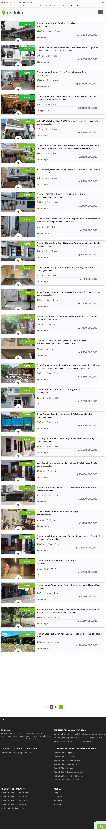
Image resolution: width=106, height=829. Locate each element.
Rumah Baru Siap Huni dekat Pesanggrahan (58, 389)
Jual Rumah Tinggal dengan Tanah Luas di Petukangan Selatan (67, 463)
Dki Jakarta (47, 6)
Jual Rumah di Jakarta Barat (13, 804)
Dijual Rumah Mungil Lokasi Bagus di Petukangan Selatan (65, 267)
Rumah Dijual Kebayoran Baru (67, 760)
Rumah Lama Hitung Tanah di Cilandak (56, 23)
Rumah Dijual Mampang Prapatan (69, 776)
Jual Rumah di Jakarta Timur (14, 796)
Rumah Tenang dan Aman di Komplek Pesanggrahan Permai (66, 487)
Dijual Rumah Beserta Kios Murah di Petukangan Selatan (64, 414)
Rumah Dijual (35, 6)
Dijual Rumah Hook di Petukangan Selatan (57, 511)
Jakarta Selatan (60, 6)
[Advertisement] (53, 678)
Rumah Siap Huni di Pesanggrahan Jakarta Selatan (61, 340)
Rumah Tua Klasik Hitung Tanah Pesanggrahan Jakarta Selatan (67, 316)
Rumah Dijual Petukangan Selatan (16, 752)
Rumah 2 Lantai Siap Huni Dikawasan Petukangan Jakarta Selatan (69, 243)
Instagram (58, 796)
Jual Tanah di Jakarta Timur (13, 808)
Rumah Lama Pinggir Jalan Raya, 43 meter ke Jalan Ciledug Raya (68, 585)
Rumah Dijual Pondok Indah (66, 780)
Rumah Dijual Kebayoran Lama (68, 772)
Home (25, 6)
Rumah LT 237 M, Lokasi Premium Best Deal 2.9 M (61, 194)
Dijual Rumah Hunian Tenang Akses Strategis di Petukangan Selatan (70, 292)
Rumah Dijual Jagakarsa (65, 752)
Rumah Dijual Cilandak (64, 756)
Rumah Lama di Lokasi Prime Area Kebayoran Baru (62, 72)
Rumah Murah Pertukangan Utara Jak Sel (57, 560)
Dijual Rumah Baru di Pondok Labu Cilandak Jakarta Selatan (66, 96)
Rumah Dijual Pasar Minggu (66, 764)
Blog (56, 793)
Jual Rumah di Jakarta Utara (14, 800)
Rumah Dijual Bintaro (63, 768)
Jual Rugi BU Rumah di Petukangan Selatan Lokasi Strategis (66, 438)
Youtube (58, 804)
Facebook (58, 800)
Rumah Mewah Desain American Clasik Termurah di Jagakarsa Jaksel (71, 47)
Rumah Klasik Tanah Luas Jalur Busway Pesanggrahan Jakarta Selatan (71, 536)
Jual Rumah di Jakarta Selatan (14, 793)
